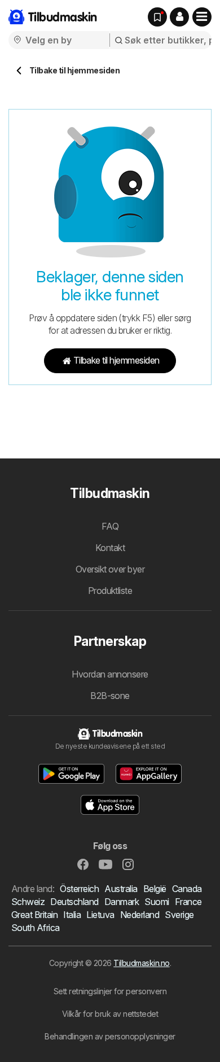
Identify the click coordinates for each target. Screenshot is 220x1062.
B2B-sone (110, 695)
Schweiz (28, 901)
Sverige (179, 914)
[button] (179, 17)
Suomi (156, 901)
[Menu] (202, 17)
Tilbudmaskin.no (141, 963)
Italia (72, 914)
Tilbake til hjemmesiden (116, 360)
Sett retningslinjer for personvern (110, 991)
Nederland (139, 914)
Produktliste (110, 590)
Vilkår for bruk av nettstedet (110, 1014)
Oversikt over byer (110, 569)
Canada (187, 888)
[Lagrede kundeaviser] (157, 17)
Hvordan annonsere (110, 674)
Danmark (121, 901)
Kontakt (110, 547)
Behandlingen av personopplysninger (110, 1036)
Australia (120, 888)
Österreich (79, 888)
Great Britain (34, 914)
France (188, 901)
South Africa (35, 927)
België (154, 888)
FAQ (110, 526)
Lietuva (100, 914)
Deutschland (74, 901)
